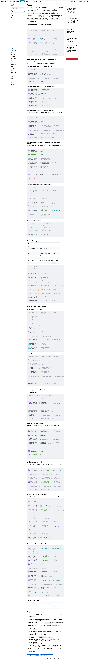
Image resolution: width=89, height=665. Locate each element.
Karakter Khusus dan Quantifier (70, 32)
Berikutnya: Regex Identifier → (47, 655)
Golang (17, 1)
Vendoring (13, 54)
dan (73, 24)
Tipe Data (13, 25)
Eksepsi (12, 40)
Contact (46, 660)
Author (34, 658)
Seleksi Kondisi (14, 29)
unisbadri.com (3, 1)
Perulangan (13, 31)
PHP (40, 1)
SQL (12, 78)
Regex (12, 48)
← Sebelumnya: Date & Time (33, 655)
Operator (13, 27)
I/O (11, 60)
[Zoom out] (52, 604)
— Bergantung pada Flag (73, 18)
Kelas (12, 36)
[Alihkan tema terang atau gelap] (87, 1)
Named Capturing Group (72, 43)
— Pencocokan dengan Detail (73, 15)
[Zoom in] (56, 604)
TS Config (13, 52)
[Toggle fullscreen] (62, 604)
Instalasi (12, 15)
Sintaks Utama (14, 17)
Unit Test (13, 68)
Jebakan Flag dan (70, 48)
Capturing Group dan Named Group (72, 39)
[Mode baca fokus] (85, 1)
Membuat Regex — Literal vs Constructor (72, 6)
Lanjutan (13, 56)
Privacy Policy (54, 658)
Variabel (12, 21)
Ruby (30, 1)
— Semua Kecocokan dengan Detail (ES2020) (73, 21)
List (12, 42)
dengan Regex (73, 27)
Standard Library (14, 86)
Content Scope (39, 658)
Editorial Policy (47, 658)
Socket (12, 62)
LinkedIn (12, 92)
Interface (13, 38)
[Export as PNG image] (60, 604)
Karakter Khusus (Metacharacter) (70, 34)
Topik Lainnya (14, 72)
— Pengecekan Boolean (73, 12)
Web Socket (13, 64)
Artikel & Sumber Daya (15, 84)
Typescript (22, 1)
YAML (12, 76)
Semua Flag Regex (70, 29)
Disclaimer (60, 658)
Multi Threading (14, 58)
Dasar (12, 13)
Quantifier (69, 36)
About (29, 658)
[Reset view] (59, 604)
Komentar (13, 19)
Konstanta (13, 23)
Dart (37, 1)
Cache (12, 82)
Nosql (12, 80)
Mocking (12, 70)
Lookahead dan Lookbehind (72, 45)
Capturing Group (71, 41)
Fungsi (12, 34)
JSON (12, 74)
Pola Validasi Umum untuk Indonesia (71, 51)
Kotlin (27, 1)
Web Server (13, 66)
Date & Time (13, 46)
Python (10, 1)
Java (14, 1)
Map (12, 44)
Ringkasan (69, 54)
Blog (12, 88)
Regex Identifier (14, 50)
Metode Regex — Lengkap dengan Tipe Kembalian (71, 9)
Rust (34, 1)
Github (12, 90)
